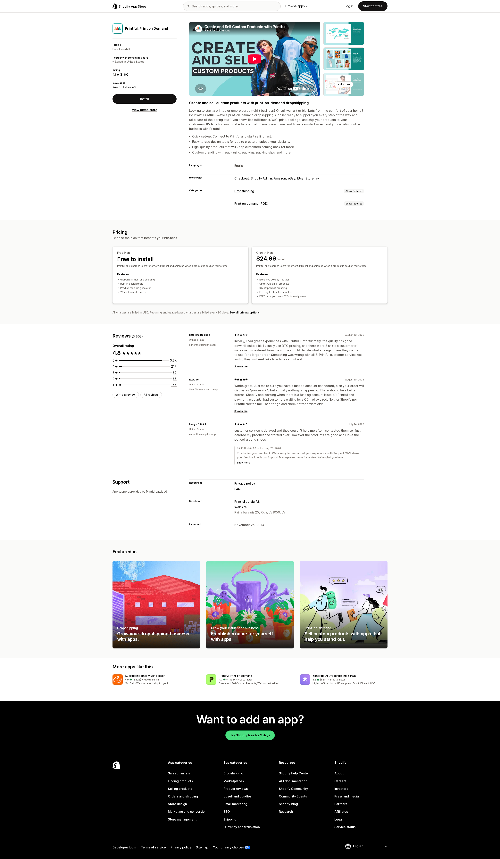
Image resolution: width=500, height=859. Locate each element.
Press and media (346, 796)
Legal (338, 819)
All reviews (151, 394)
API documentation (293, 781)
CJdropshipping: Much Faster (145, 675)
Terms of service (153, 847)
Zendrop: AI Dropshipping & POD (334, 675)
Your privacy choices (228, 847)
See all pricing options (244, 312)
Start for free (373, 6)
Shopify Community (293, 789)
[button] (156, 679)
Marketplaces (233, 781)
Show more (240, 366)
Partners (340, 804)
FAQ (237, 489)
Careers (340, 781)
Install (144, 99)
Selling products (180, 789)
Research (286, 811)
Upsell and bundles (237, 796)
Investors (341, 789)
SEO (226, 811)
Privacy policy (244, 483)
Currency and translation (241, 827)
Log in (349, 6)
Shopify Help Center (294, 773)
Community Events (293, 796)
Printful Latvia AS (124, 87)
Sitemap (202, 847)
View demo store (144, 110)
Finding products (180, 781)
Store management (182, 819)
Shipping (229, 819)
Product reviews (235, 789)
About (339, 773)
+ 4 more (344, 84)
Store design (177, 804)
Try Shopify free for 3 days (250, 735)
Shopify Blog (288, 804)
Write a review (126, 394)
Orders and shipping (183, 796)
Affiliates (341, 811)
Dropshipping (244, 191)
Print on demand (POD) (251, 203)
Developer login (124, 847)
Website (240, 507)
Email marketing (235, 804)
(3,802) (124, 74)
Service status (344, 827)
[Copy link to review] (212, 335)
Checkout (241, 178)
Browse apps (295, 6)
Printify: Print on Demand (235, 675)
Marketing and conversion (187, 811)
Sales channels (179, 773)
